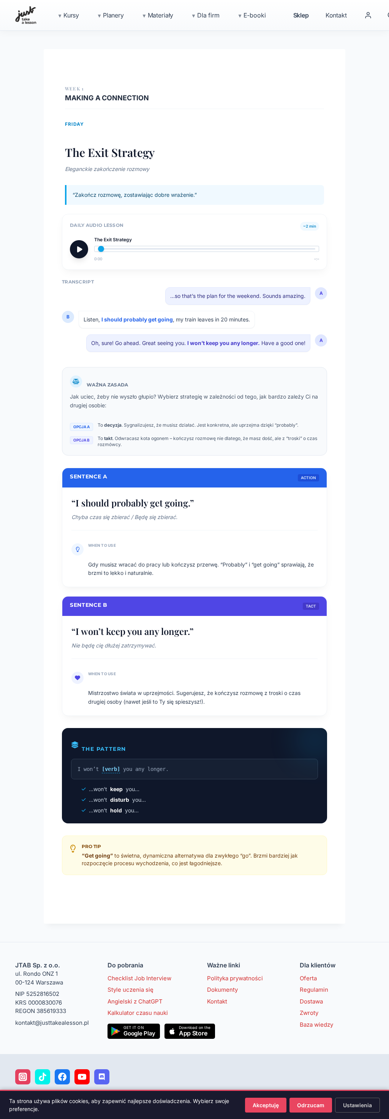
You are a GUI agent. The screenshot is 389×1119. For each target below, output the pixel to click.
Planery (113, 15)
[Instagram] (22, 1076)
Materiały (161, 15)
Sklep (301, 15)
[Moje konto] (368, 15)
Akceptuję (266, 1105)
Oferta (308, 978)
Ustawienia (357, 1105)
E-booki (255, 15)
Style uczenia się (130, 989)
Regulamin (314, 989)
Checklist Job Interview (139, 978)
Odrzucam (310, 1105)
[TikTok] (42, 1076)
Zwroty (309, 1012)
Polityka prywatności (235, 978)
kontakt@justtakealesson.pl (52, 1022)
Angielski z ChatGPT (135, 1001)
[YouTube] (82, 1076)
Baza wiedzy (316, 1024)
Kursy (71, 15)
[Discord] (101, 1076)
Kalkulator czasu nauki (138, 1012)
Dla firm (208, 15)
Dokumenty (222, 989)
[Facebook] (62, 1076)
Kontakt (336, 15)
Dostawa (311, 1001)
